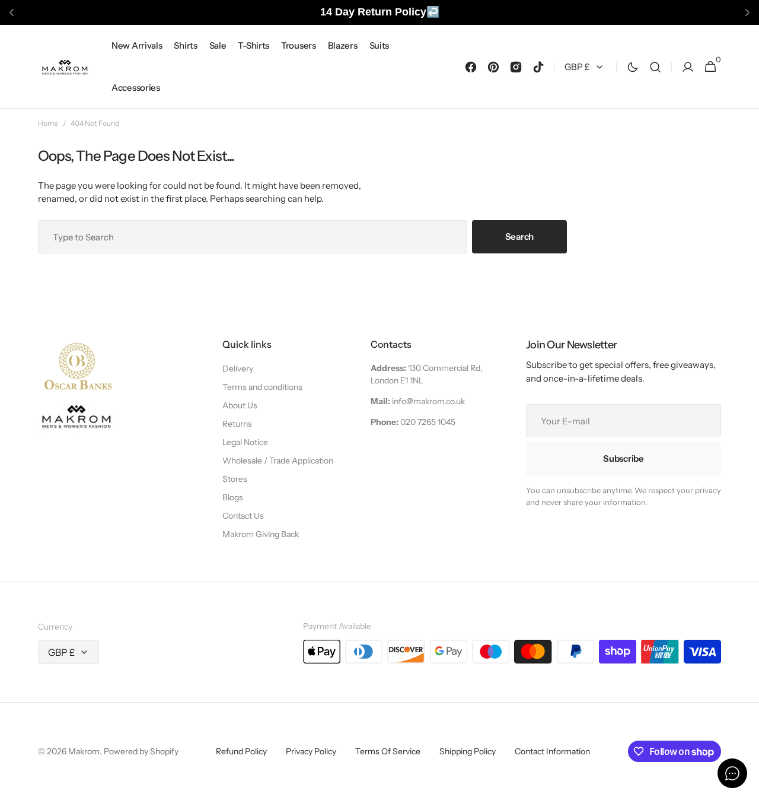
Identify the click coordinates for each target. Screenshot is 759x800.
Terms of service (387, 751)
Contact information (552, 751)
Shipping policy (467, 751)
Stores (234, 479)
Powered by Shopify (141, 751)
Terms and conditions (262, 387)
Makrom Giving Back (260, 534)
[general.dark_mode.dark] (632, 66)
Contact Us (243, 515)
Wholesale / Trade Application (277, 460)
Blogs (232, 497)
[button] (655, 67)
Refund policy (241, 751)
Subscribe (623, 458)
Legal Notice (245, 442)
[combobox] (252, 236)
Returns (237, 423)
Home (48, 123)
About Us (239, 405)
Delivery (237, 368)
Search (519, 236)
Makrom (84, 751)
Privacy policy (311, 751)
